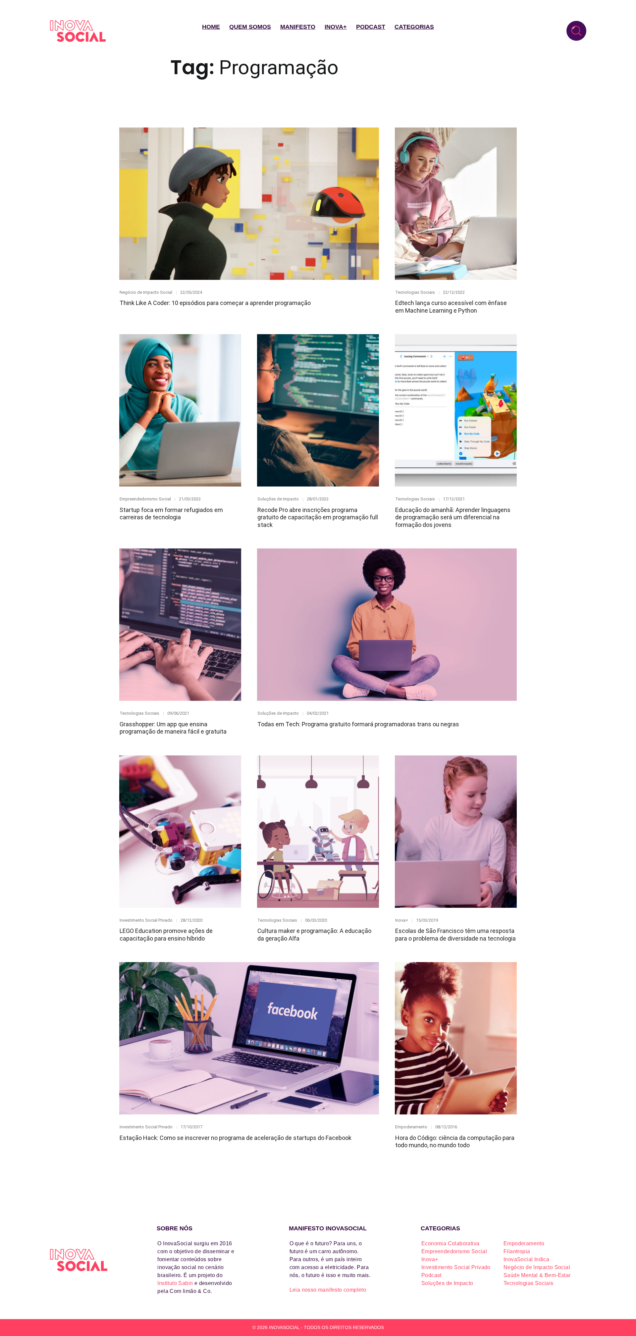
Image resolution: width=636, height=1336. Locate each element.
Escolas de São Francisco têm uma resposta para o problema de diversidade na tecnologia (455, 934)
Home (211, 27)
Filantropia (517, 1251)
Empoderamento (411, 1126)
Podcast (370, 27)
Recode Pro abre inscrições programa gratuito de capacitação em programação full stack (317, 517)
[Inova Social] (78, 31)
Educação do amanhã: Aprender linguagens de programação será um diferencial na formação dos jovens (452, 517)
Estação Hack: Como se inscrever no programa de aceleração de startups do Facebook (235, 1137)
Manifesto (297, 27)
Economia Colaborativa (450, 1243)
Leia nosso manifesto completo (328, 1290)
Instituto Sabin (175, 1283)
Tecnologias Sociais (415, 292)
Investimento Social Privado (146, 920)
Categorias (414, 27)
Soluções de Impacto (278, 498)
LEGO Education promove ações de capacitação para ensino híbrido (166, 934)
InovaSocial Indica (526, 1259)
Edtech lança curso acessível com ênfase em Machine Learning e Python (451, 306)
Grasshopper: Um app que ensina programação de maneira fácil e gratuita (173, 728)
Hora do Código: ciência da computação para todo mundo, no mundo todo (454, 1141)
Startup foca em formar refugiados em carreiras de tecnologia (171, 513)
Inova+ (336, 27)
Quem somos (250, 27)
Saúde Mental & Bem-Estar (537, 1275)
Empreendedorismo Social (145, 498)
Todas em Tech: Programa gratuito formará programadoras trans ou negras (358, 724)
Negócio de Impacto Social (146, 292)
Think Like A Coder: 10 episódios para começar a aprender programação (215, 302)
